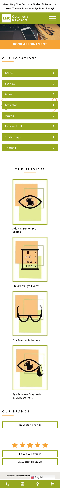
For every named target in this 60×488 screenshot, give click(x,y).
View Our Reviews (30, 461)
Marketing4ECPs (24, 475)
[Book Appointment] (22, 484)
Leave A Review (30, 454)
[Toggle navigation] (52, 18)
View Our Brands (30, 425)
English (38, 477)
